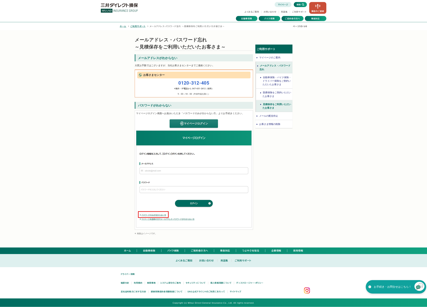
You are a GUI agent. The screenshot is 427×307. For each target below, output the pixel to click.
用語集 (284, 12)
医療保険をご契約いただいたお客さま (277, 94)
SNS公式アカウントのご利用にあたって (206, 292)
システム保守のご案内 (170, 283)
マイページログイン (196, 123)
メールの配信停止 (268, 115)
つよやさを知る (250, 251)
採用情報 (298, 251)
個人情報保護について (221, 283)
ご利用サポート (299, 12)
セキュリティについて (196, 283)
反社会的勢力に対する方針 (133, 292)
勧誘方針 (125, 283)
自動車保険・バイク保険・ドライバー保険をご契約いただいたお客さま (277, 81)
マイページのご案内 (269, 57)
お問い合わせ (270, 12)
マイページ (283, 5)
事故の (317, 11)
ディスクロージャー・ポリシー (249, 283)
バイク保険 (269, 18)
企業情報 (276, 251)
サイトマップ (235, 292)
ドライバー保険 (128, 274)
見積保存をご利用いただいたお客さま (277, 106)
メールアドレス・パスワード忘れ (275, 67)
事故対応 (315, 18)
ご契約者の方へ (292, 18)
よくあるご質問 (251, 12)
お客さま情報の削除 (269, 124)
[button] (419, 287)
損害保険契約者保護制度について (167, 292)
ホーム (123, 26)
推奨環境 (151, 283)
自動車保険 (246, 18)
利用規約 (138, 283)
